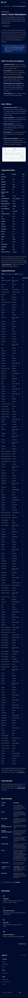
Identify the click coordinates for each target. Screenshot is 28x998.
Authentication (21, 788)
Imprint (3, 984)
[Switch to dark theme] (25, 993)
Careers (4, 961)
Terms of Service (6, 981)
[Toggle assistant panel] (24, 2)
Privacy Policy (5, 979)
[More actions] (26, 2)
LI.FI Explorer (5, 973)
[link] (14, 899)
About (3, 966)
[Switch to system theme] (20, 993)
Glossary (17, 882)
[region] (14, 213)
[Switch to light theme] (22, 993)
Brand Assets (5, 964)
